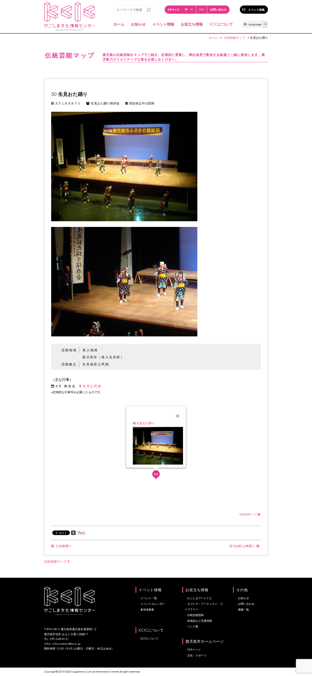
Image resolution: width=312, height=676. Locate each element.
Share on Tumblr (73, 532)
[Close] (177, 416)
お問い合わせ (218, 9)
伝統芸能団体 (195, 615)
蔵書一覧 (243, 609)
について (221, 24)
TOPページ (194, 650)
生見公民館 (92, 386)
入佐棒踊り (63, 546)
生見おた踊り (145, 423)
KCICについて (149, 638)
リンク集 (192, 626)
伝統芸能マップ (234, 38)
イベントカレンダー (152, 604)
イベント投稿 (256, 9)
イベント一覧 (148, 598)
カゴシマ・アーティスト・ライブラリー (204, 606)
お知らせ (138, 24)
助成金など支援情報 (199, 621)
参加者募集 (147, 609)
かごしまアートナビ (199, 598)
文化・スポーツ (196, 655)
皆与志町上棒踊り (242, 546)
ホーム (119, 24)
